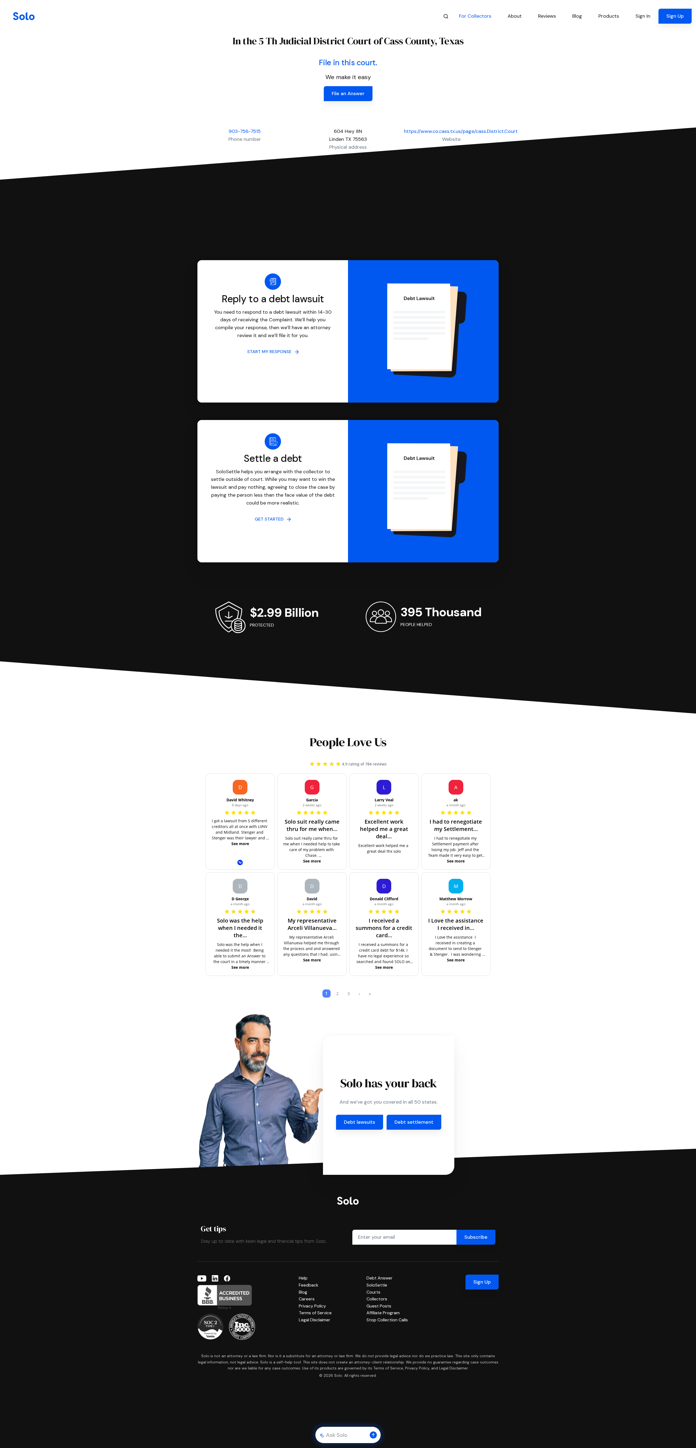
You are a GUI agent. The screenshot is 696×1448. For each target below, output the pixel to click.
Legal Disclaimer (314, 1320)
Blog (303, 1292)
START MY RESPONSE (271, 351)
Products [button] (608, 16)
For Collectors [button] (475, 16)
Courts (373, 1292)
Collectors (376, 1299)
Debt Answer (379, 1278)
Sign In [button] (642, 16)
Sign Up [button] (675, 16)
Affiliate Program (383, 1313)
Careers (307, 1299)
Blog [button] (577, 16)
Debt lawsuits (359, 1122)
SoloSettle (376, 1285)
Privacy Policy (312, 1306)
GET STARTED (271, 519)
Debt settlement (413, 1122)
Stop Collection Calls (387, 1320)
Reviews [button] (547, 16)
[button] (373, 1434)
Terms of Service (315, 1313)
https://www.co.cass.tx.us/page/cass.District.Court (461, 131)
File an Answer (348, 93)
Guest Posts (378, 1306)
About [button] (515, 16)
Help (303, 1278)
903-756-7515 (245, 131)
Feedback (308, 1285)
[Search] (446, 16)
